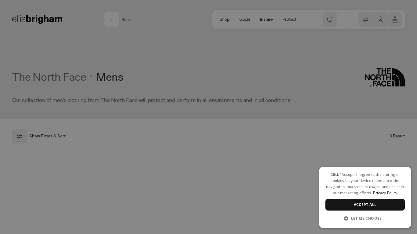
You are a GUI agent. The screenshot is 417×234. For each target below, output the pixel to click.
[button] (365, 218)
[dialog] (365, 197)
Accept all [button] (365, 204)
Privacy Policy (385, 192)
